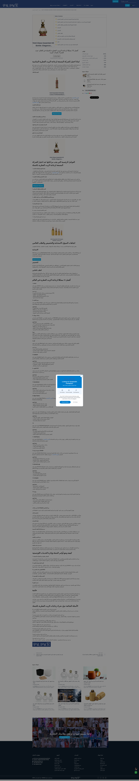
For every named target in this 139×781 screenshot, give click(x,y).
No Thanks (75, 402)
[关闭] (81, 376)
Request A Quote (65, 402)
